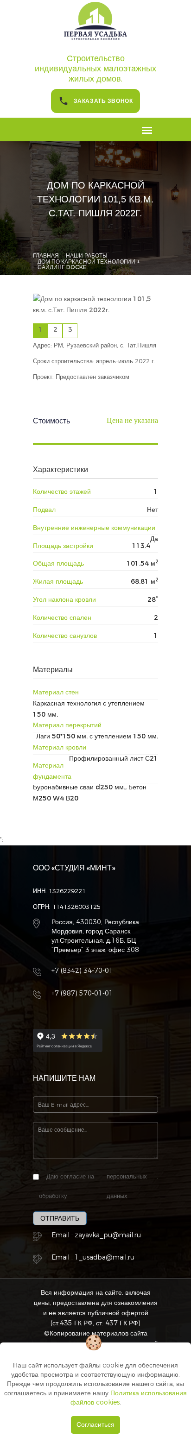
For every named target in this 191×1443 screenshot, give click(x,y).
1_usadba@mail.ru (104, 1257)
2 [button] (55, 329)
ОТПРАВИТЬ (59, 1218)
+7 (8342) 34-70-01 (82, 970)
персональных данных (127, 1186)
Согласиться (95, 1424)
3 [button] (70, 329)
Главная (46, 255)
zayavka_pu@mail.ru (108, 1235)
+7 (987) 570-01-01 (82, 993)
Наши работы (87, 255)
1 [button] (40, 329)
